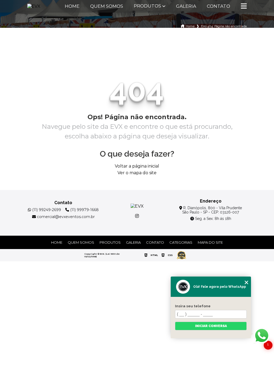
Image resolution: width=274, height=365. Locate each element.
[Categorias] (244, 6)
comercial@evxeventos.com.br (65, 216)
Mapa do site (210, 242)
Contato (218, 6)
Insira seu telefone (193, 306)
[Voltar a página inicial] (40, 6)
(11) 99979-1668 (84, 209)
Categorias (180, 242)
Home (72, 6)
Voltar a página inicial (137, 166)
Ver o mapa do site (137, 172)
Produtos (147, 6)
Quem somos (106, 6)
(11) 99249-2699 (46, 209)
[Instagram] (137, 216)
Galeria (186, 6)
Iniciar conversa (211, 326)
